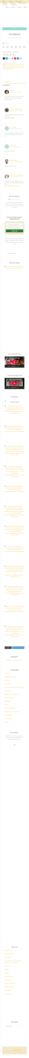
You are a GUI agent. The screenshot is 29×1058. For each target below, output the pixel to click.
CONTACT (4, 3)
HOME (3, 1)
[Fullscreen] (22, 366)
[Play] (6, 366)
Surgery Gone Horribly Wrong (12, 711)
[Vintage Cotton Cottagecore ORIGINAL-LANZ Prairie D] (14, 475)
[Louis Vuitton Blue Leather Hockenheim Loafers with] (14, 555)
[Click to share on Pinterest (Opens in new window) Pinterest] (15, 58)
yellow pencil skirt (18, 67)
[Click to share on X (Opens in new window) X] (4, 58)
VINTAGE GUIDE (21, 3)
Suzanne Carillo (14, 14)
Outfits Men (7, 701)
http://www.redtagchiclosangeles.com (13, 186)
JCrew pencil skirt (6, 65)
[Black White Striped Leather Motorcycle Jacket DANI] (14, 415)
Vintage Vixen (8, 980)
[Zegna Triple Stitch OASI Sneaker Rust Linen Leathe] (14, 615)
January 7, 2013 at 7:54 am (16, 176)
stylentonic (12, 160)
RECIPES (12, 3)
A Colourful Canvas (9, 976)
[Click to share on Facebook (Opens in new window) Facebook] (7, 58)
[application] (14, 362)
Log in (21, 1051)
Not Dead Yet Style (9, 954)
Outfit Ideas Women (11, 63)
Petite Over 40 (8, 957)
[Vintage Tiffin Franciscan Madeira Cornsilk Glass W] (14, 455)
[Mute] (20, 366)
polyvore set (5, 67)
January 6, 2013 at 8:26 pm (16, 146)
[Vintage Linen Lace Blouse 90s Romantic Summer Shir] (14, 515)
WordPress (17, 1051)
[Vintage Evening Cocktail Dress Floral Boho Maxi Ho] (14, 535)
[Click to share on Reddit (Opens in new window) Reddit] (21, 58)
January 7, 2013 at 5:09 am (16, 161)
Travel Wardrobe (9, 715)
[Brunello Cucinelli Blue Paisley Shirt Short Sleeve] (14, 495)
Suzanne (12, 127)
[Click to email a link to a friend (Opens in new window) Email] (12, 58)
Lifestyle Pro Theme (17, 1049)
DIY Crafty (7, 680)
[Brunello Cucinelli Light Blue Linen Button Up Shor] (14, 435)
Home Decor (8, 683)
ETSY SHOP (5, 4)
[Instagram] (9, 7)
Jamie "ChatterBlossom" (15, 108)
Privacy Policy (19, 1)
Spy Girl (6, 973)
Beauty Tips (7, 673)
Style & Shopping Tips (10, 708)
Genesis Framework (10, 1051)
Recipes (6, 704)
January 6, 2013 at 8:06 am (16, 92)
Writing (6, 722)
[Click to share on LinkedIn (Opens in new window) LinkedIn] (18, 58)
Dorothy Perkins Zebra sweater (18, 64)
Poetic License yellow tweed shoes (16, 65)
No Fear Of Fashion (9, 987)
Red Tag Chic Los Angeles (15, 175)
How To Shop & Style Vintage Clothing (14, 687)
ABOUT (10, 1)
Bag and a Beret (8, 950)
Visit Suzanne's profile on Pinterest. (14, 660)
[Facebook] (15, 7)
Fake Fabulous (8, 994)
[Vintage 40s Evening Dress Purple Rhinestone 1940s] (14, 595)
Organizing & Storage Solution (12, 694)
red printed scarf (11, 67)
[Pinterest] (21, 7)
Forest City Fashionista (10, 983)
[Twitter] (26, 7)
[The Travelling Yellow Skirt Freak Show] (14, 745)
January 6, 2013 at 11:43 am (16, 110)
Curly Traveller (8, 990)
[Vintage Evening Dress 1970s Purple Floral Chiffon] (14, 635)
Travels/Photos (8, 718)
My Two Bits (8, 690)
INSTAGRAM (14, 4)
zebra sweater (10, 68)
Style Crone (7, 966)
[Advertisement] (17, 74)
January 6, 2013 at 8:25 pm (16, 128)
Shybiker (7, 969)
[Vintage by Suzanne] (14, 268)
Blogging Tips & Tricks (10, 676)
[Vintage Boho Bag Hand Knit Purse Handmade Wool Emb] (14, 575)
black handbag (9, 64)
